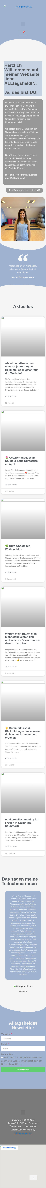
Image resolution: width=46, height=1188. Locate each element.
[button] (23, 24)
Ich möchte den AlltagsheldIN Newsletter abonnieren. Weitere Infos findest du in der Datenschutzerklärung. (21, 1060)
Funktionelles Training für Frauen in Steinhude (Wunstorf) (21, 822)
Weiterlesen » (11, 396)
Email (4, 1044)
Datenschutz (7, 1054)
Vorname (5, 1034)
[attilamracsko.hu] (23, 1133)
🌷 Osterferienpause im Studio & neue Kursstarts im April (21, 460)
